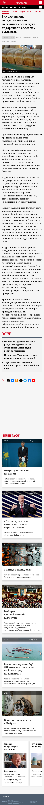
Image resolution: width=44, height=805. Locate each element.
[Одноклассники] (16, 380)
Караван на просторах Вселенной (11, 747)
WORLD (23, 7)
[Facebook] (29, 380)
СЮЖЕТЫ (37, 12)
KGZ (7, 7)
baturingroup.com (13, 803)
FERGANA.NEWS (22, 2)
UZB (19, 7)
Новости (5, 12)
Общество (5, 41)
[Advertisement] (22, 410)
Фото (29, 12)
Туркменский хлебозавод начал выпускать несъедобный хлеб (22, 365)
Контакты (6, 796)
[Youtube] (33, 380)
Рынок (18, 37)
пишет (21, 207)
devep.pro (33, 802)
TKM (14, 7)
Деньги (35, 37)
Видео (22, 12)
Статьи (14, 12)
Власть (13, 41)
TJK (11, 7)
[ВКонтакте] (12, 380)
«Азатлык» (29, 95)
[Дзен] (21, 380)
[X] (8, 380)
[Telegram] (25, 380)
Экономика (27, 37)
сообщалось (13, 317)
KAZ (3, 7)
